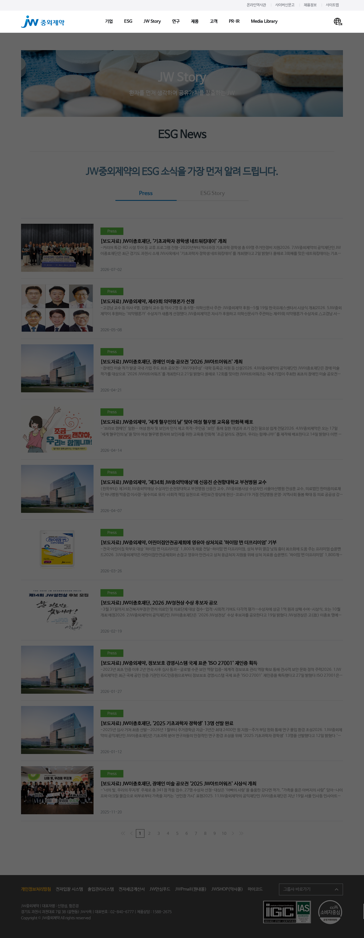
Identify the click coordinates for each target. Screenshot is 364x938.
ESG (128, 21)
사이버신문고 (284, 5)
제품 (195, 21)
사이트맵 (332, 5)
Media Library (264, 21)
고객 (213, 21)
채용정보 (310, 5)
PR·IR (234, 21)
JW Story (152, 21)
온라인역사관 (256, 5)
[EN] (338, 21)
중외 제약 (43, 21)
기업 (109, 21)
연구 (176, 21)
